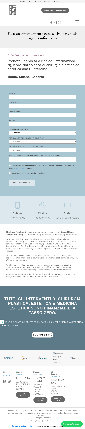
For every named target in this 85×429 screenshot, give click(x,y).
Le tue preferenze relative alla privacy (52, 426)
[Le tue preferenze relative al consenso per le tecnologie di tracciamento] (2, 322)
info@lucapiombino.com (67, 218)
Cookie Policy (49, 421)
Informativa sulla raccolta (21, 426)
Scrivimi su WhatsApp (72, 424)
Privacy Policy (19, 168)
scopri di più (42, 334)
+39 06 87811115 (17, 218)
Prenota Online (23, 395)
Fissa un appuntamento (55, 10)
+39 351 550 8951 (42, 218)
